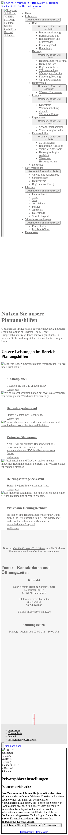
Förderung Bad (47, 45)
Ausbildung (38, 203)
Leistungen (31, 16)
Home (28, 13)
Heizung (36, 51)
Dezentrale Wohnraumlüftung (49, 106)
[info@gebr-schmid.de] (34, 722)
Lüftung (36, 95)
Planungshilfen (40, 133)
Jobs (34, 200)
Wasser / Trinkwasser (50, 92)
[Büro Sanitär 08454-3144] (34, 719)
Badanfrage (45, 48)
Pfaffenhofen (39, 226)
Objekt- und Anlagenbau (45, 174)
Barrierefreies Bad (49, 35)
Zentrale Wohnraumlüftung (49, 113)
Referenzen (31, 232)
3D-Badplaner (47, 142)
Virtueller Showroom (50, 148)
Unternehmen (39, 194)
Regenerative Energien (44, 184)
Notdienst (37, 164)
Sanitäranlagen (40, 177)
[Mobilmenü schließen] (2, 123)
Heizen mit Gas (47, 63)
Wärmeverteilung (48, 70)
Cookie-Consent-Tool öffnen (29, 548)
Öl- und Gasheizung (50, 79)
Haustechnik (39, 82)
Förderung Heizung (50, 76)
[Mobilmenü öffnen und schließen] (34, 8)
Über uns (30, 187)
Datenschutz (15, 733)
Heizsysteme (39, 180)
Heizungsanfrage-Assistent (49, 154)
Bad (34, 23)
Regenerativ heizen (49, 67)
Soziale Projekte (41, 216)
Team (35, 197)
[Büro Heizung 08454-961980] (34, 716)
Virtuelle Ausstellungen (38, 219)
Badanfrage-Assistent (51, 145)
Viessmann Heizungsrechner (48, 160)
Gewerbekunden (34, 167)
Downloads (38, 212)
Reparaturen (39, 117)
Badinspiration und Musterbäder (49, 40)
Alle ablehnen (33, 825)
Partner (36, 206)
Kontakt (12, 736)
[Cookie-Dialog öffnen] (2, 745)
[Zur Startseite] (34, 6)
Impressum (14, 730)
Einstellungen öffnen (13, 825)
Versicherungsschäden (51, 130)
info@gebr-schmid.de (39, 611)
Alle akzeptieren (52, 825)
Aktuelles (37, 209)
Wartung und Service (50, 73)
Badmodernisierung (50, 32)
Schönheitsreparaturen (51, 126)
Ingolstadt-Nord (41, 229)
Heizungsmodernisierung (53, 60)
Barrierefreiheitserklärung (22, 739)
